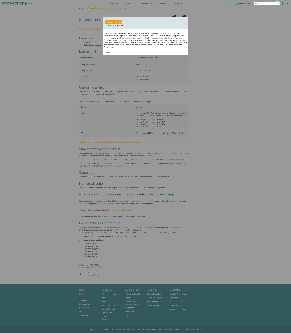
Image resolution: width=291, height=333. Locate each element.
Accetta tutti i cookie (114, 22)
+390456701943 (245, 3)
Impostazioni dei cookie (115, 25)
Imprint (108, 53)
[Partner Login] (282, 3)
